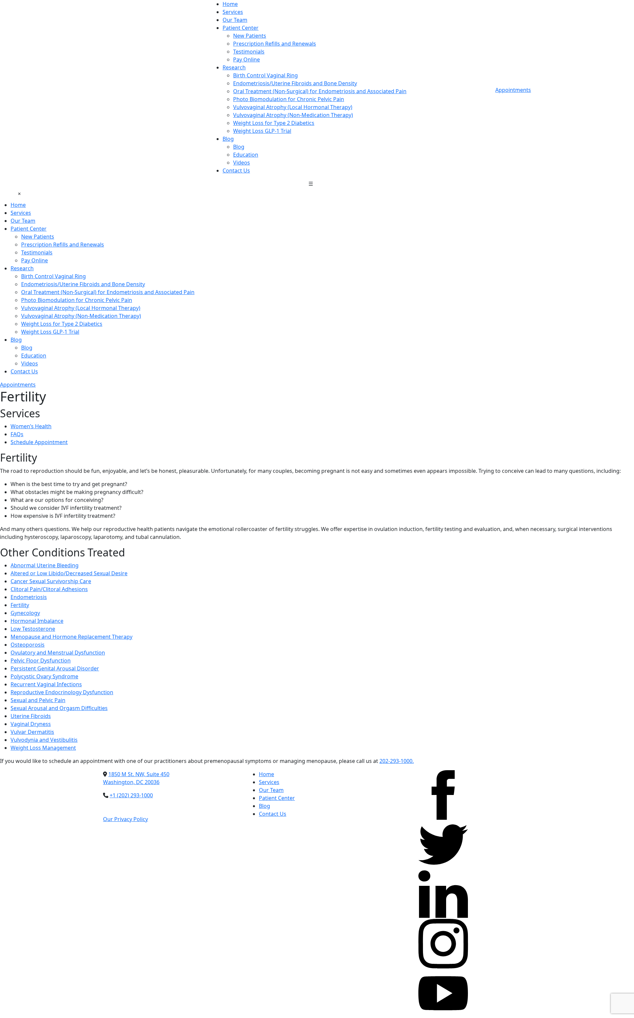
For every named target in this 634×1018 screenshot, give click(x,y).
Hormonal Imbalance (37, 620)
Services (233, 12)
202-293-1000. (396, 761)
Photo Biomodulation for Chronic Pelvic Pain (288, 99)
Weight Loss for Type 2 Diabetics (273, 123)
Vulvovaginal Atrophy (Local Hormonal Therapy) (292, 107)
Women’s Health (31, 426)
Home (230, 4)
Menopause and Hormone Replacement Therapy (71, 636)
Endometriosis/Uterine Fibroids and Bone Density (295, 83)
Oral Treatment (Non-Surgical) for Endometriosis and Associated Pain (319, 91)
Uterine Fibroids (31, 716)
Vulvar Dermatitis (32, 731)
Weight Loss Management (43, 747)
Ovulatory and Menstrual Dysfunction (58, 652)
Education (245, 154)
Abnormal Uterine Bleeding (45, 565)
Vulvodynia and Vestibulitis (44, 739)
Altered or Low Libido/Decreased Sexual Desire (69, 573)
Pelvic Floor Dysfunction (41, 660)
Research (234, 67)
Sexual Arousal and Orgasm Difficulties (59, 708)
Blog (228, 138)
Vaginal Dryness (31, 724)
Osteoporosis (28, 644)
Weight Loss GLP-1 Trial (262, 130)
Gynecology (25, 613)
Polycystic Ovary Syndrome (44, 676)
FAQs (17, 434)
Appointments (513, 90)
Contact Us (236, 170)
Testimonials (248, 51)
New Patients (249, 35)
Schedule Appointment (39, 442)
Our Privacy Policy (125, 819)
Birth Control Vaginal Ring (265, 75)
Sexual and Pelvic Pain (38, 700)
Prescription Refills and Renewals (274, 43)
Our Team (235, 19)
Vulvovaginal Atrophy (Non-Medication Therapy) (293, 115)
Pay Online (246, 59)
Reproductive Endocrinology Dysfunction (62, 692)
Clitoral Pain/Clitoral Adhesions (49, 589)
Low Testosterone (33, 628)
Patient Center (241, 27)
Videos (241, 162)
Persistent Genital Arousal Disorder (55, 668)
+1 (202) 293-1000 (131, 795)
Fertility (20, 605)
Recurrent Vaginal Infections (46, 684)
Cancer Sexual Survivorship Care (51, 581)
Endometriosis (29, 597)
